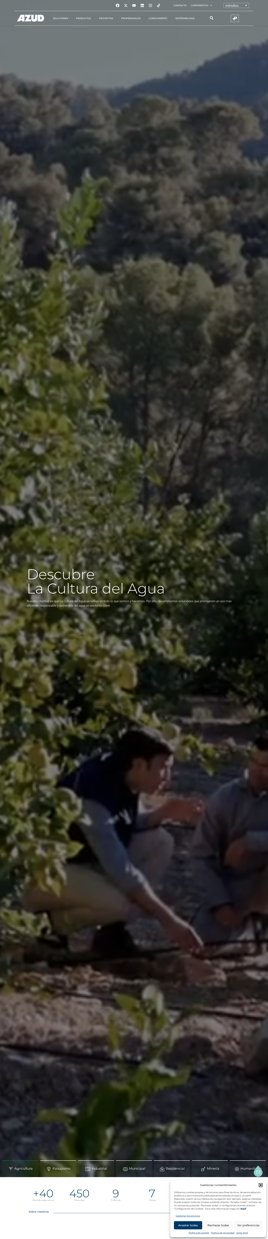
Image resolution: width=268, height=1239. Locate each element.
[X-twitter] (125, 5)
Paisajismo (61, 1169)
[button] (261, 1185)
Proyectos (106, 18)
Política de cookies (199, 1232)
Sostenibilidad (185, 18)
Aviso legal (242, 1232)
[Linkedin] (142, 5)
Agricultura (23, 1169)
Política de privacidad (222, 1232)
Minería (213, 1169)
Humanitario (250, 1169)
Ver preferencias (248, 1225)
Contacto (180, 5)
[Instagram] (150, 5)
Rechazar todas (218, 1225)
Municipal (137, 1169)
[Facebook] (117, 5)
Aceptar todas (188, 1225)
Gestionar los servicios (188, 1215)
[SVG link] (30, 18)
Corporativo (199, 5)
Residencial (175, 1169)
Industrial (99, 1169)
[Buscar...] (212, 18)
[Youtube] (134, 5)
